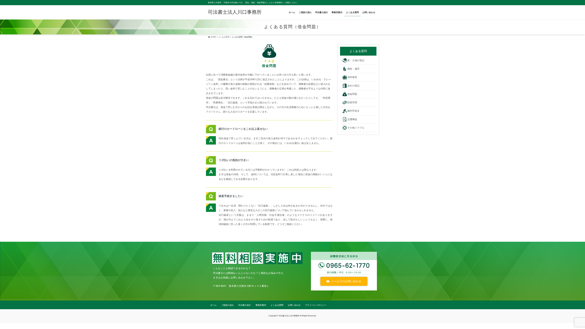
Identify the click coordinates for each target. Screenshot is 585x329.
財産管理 (352, 102)
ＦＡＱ (269, 61)
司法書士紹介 (244, 305)
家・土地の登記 (355, 60)
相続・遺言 (353, 68)
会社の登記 (353, 85)
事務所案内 (260, 305)
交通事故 (352, 119)
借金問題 (352, 94)
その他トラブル (355, 127)
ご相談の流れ (227, 305)
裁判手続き (353, 110)
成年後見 (352, 77)
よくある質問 (277, 305)
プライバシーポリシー (315, 305)
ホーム (213, 305)
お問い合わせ (294, 305)
